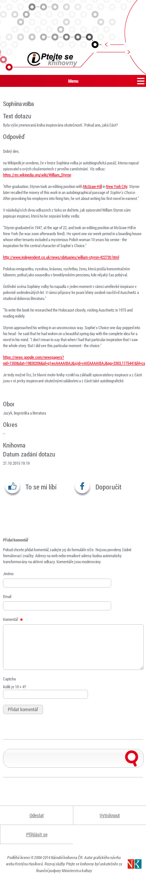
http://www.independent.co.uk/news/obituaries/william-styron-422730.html (61, 257)
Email (7, 596)
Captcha (9, 679)
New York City (116, 186)
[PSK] (73, 37)
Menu (73, 81)
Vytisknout (110, 815)
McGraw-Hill (92, 186)
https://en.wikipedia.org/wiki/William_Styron (37, 174)
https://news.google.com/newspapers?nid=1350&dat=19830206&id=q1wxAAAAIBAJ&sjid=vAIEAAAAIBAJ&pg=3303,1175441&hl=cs (74, 360)
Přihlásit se (37, 834)
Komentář (11, 619)
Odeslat (37, 815)
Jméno (8, 573)
